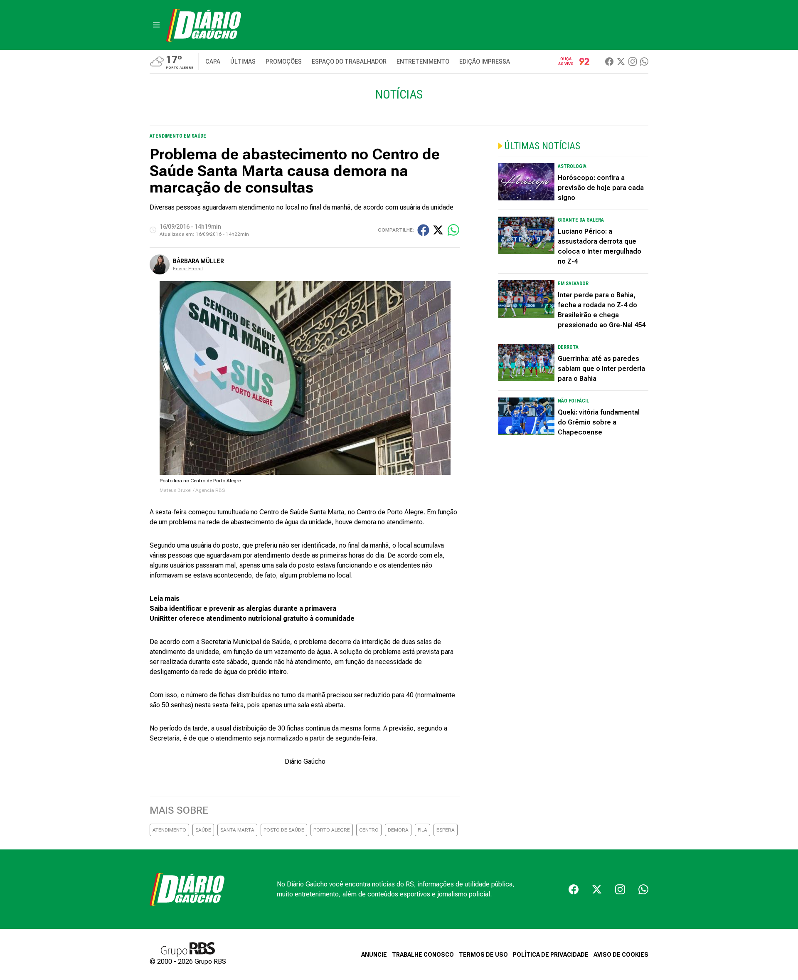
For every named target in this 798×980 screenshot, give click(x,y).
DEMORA (398, 830)
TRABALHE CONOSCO (423, 954)
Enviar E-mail (188, 269)
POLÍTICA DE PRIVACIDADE (551, 954)
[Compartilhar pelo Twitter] (438, 230)
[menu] (156, 25)
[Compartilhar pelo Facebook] (423, 230)
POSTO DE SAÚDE (284, 830)
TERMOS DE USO (483, 954)
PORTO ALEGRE (331, 830)
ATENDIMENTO (169, 830)
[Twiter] (621, 61)
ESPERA (445, 830)
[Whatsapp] (644, 61)
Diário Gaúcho (305, 761)
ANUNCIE (374, 954)
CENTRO (369, 830)
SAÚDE (203, 830)
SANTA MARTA (237, 830)
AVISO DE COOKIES (621, 954)
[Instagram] (632, 61)
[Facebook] (609, 61)
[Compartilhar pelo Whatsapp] (453, 230)
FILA (422, 830)
